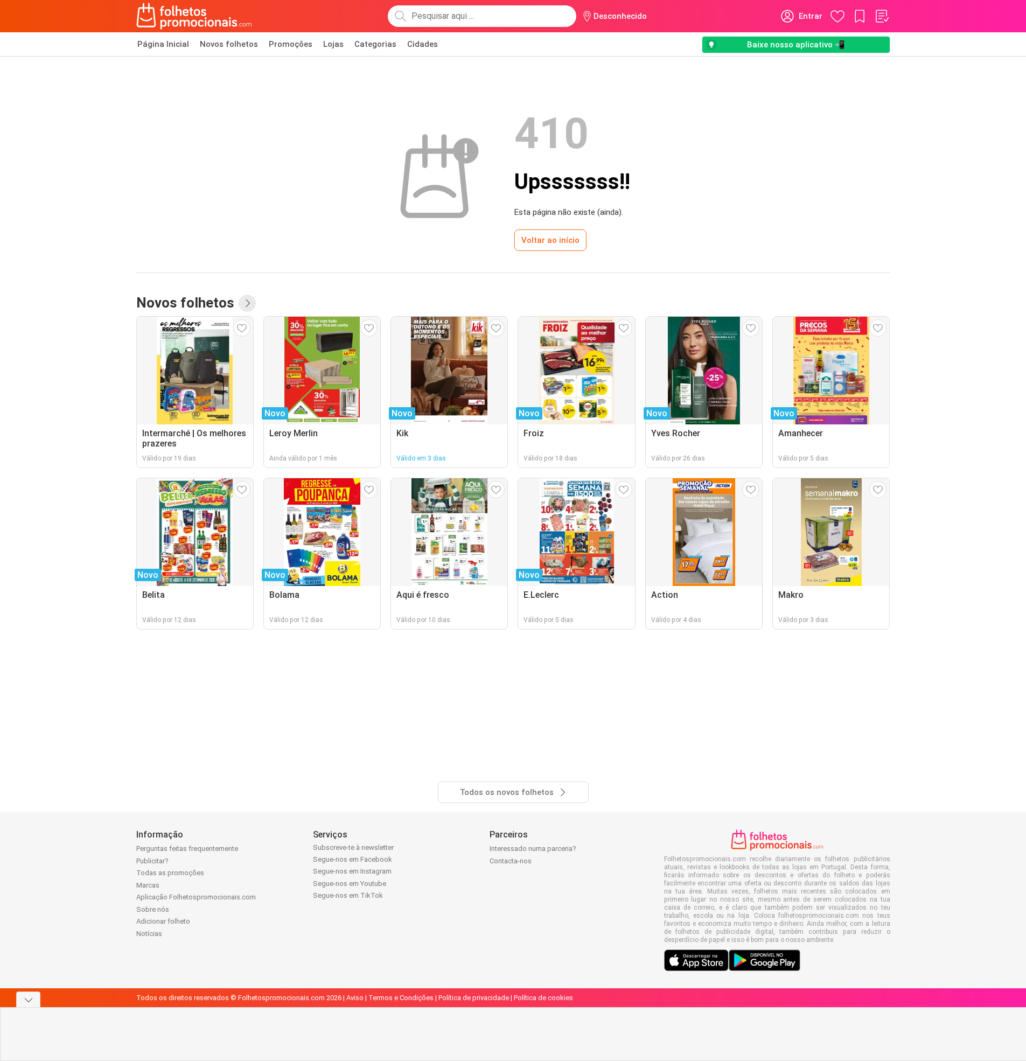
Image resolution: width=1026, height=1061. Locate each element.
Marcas (147, 885)
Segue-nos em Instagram (352, 871)
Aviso (355, 998)
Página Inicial (163, 44)
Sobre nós (152, 909)
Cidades (422, 44)
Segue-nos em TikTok (348, 895)
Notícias (149, 934)
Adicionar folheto (163, 921)
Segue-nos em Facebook (352, 859)
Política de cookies (543, 998)
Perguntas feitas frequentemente (187, 848)
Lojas (333, 44)
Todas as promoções (170, 873)
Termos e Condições (401, 998)
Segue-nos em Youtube (349, 883)
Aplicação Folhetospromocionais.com (196, 897)
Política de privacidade (473, 998)
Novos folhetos (229, 44)
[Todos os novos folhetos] (247, 303)
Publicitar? (152, 861)
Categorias (375, 44)
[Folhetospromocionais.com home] (194, 16)
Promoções (290, 44)
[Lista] (881, 16)
